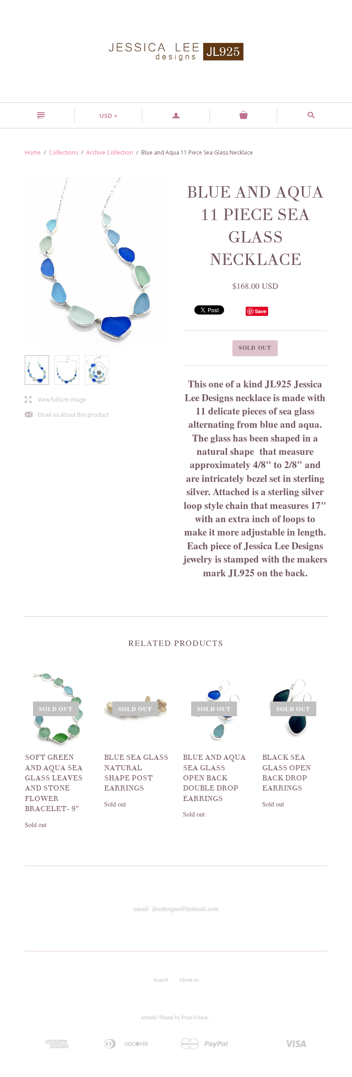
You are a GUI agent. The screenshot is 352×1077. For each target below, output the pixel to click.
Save (260, 311)
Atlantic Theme (156, 1017)
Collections (63, 152)
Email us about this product (67, 415)
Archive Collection (109, 152)
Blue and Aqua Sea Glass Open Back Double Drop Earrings (214, 778)
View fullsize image (55, 400)
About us (189, 979)
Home (33, 152)
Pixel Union (195, 1017)
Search (161, 979)
